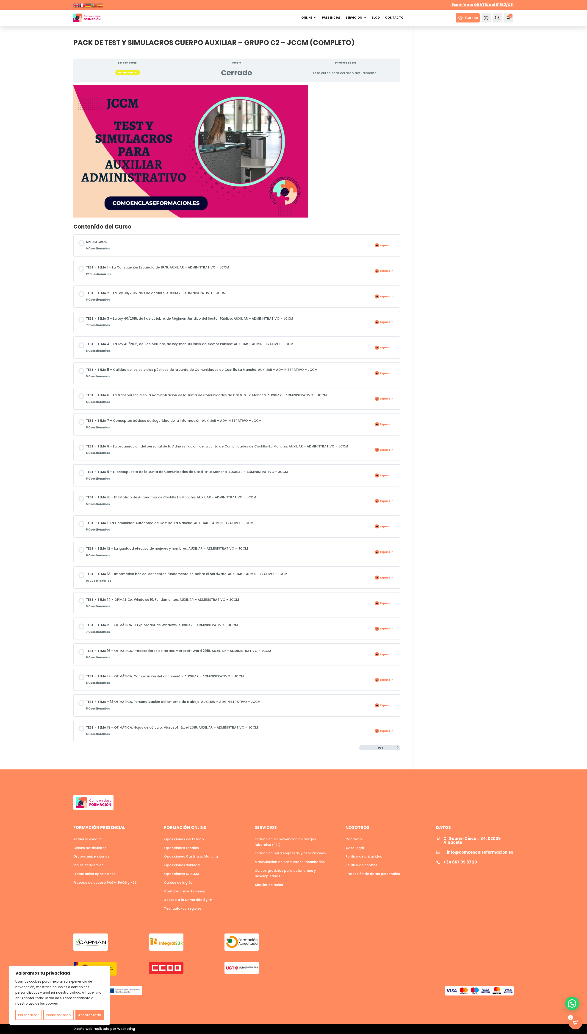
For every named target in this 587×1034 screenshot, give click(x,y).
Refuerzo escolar (87, 839)
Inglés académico (88, 865)
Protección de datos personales (373, 874)
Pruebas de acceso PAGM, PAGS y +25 (105, 882)
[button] (572, 1003)
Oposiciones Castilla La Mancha (191, 856)
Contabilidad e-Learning (184, 891)
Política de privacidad (364, 856)
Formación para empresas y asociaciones (290, 853)
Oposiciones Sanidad (182, 865)
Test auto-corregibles (183, 908)
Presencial (331, 17)
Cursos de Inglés (178, 882)
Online (306, 17)
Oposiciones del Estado (184, 839)
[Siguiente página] (397, 747)
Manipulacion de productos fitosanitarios (290, 862)
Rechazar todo (58, 1015)
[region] (59, 995)
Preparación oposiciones (94, 874)
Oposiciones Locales (181, 848)
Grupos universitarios (91, 856)
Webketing (126, 1028)
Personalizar (28, 1015)
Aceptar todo (89, 1015)
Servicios (353, 17)
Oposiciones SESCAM (181, 874)
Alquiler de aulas (269, 885)
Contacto (394, 17)
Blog (376, 17)
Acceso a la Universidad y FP (188, 899)
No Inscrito (127, 72)
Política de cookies (361, 865)
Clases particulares (89, 848)
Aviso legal (355, 848)
